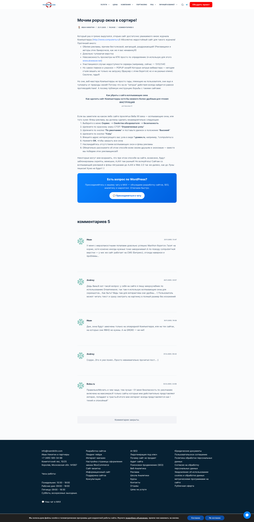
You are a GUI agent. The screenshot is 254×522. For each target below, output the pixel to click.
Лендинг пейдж (94, 454)
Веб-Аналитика (138, 468)
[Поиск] (182, 5)
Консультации (93, 479)
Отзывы (134, 486)
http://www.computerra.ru (106, 39)
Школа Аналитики (139, 475)
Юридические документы (188, 451)
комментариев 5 (126, 27)
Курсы (133, 479)
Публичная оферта (184, 486)
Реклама (134, 472)
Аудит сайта (136, 461)
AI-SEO (133, 451)
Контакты (135, 482)
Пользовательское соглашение (191, 454)
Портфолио (141, 5)
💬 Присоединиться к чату (127, 195)
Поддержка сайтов (96, 475)
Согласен (195, 518)
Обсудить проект (201, 4)
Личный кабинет (167, 5)
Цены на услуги (138, 489)
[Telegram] (186, 5)
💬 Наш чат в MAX (51, 501)
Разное (112, 27)
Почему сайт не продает (143, 458)
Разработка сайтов (96, 451)
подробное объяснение (137, 518)
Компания (126, 5)
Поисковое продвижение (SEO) (146, 465)
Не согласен (214, 518)
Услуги (104, 5)
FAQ (151, 5)
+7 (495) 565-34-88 (52, 458)
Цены (115, 5)
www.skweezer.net (92, 60)
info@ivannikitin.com (52, 451)
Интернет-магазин (95, 458)
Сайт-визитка (93, 468)
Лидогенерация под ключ (143, 454)
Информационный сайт (98, 472)
